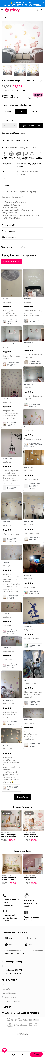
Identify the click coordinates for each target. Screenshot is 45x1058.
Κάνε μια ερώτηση (13, 140)
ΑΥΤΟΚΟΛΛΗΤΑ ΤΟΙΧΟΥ (21, 5)
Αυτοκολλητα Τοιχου (24, 163)
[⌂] (4, 1055)
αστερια (21, 171)
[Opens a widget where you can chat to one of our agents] (36, 1054)
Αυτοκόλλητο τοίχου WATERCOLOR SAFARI (8, 835)
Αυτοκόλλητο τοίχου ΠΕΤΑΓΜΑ (30, 878)
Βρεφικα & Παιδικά (6, 832)
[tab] (7, 247)
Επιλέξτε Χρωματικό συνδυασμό (17, 105)
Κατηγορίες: (6, 163)
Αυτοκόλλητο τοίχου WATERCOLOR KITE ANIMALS (9, 879)
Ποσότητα (8, 120)
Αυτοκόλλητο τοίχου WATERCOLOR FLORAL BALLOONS (31, 836)
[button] (40, 80)
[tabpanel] (22, 527)
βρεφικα (29, 171)
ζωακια (36, 171)
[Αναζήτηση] (37, 10)
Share (29, 140)
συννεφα (21, 174)
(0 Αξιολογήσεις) (18, 90)
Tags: (4, 171)
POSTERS (36, 5)
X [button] (43, 2)
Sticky (6, 17)
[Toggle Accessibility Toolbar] (4, 1050)
